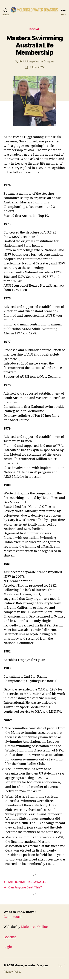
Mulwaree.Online (34, 927)
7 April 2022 (37, 67)
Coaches (10, 937)
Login (8, 947)
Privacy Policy (12, 971)
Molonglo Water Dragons (38, 61)
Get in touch (13, 917)
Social (34, 29)
